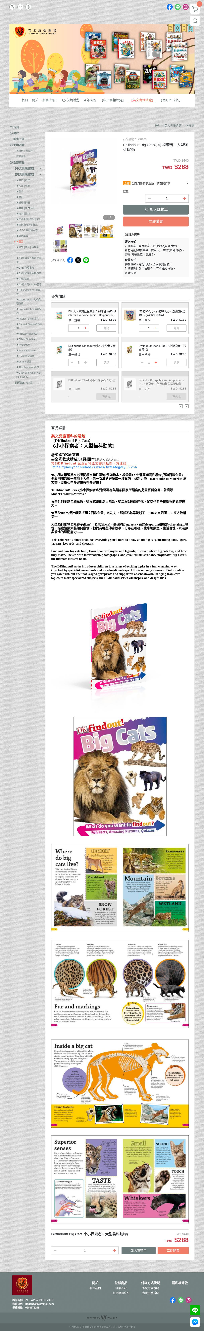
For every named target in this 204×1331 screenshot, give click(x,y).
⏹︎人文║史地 (23, 186)
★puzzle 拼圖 (23, 361)
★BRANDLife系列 (26, 339)
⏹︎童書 (19, 241)
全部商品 (121, 1283)
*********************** (27, 252)
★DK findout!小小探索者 (28, 292)
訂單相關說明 (121, 1292)
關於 (95, 1283)
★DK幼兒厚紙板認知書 (28, 273)
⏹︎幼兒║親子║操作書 (27, 247)
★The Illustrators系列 (27, 367)
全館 (126, 183)
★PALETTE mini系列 (27, 318)
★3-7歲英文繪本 (25, 356)
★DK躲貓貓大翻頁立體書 (28, 260)
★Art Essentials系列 (27, 333)
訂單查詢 (121, 1288)
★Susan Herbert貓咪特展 (29, 311)
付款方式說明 (150, 1283)
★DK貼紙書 (22, 279)
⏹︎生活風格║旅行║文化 (28, 219)
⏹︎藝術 (19, 191)
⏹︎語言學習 (22, 236)
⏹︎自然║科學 (23, 180)
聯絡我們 (95, 1288)
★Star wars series (26, 350)
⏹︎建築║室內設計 (25, 208)
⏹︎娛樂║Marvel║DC (27, 224)
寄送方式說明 (150, 1288)
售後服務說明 (150, 1292)
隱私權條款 (180, 1283)
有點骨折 (21, 156)
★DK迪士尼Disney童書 (29, 284)
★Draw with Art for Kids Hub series (29, 374)
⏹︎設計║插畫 (23, 202)
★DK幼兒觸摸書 (25, 267)
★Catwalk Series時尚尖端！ (29, 326)
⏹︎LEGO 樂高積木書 (27, 230)
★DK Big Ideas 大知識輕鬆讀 (28, 301)
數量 (125, 191)
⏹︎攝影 (19, 197)
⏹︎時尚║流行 (23, 213)
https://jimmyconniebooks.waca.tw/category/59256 (94, 467)
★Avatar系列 (23, 345)
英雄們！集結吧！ (25, 151)
